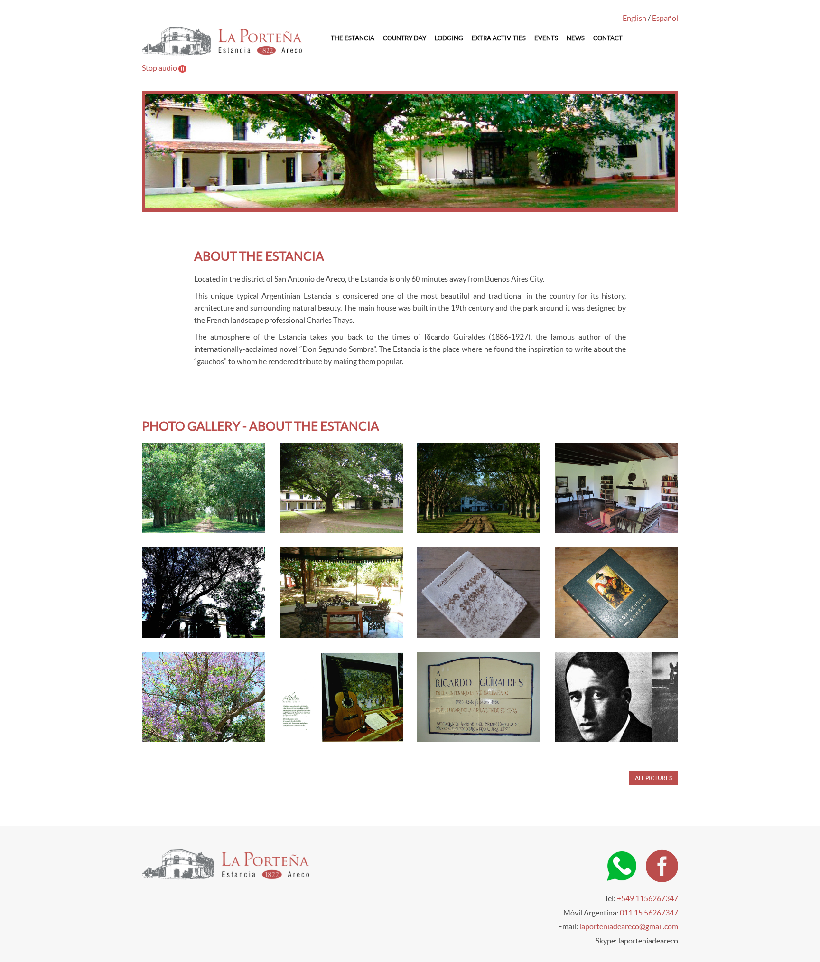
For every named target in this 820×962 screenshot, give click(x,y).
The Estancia (352, 38)
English (634, 18)
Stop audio (160, 68)
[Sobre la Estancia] (486, 487)
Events (546, 38)
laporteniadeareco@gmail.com (628, 926)
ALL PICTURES (653, 778)
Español (665, 18)
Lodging (449, 38)
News (576, 38)
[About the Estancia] (211, 487)
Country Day (404, 38)
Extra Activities (499, 38)
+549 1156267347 (647, 898)
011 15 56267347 (649, 912)
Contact (608, 38)
